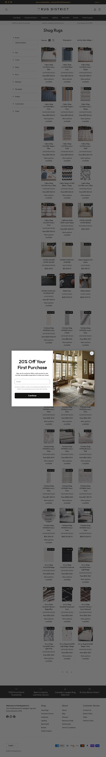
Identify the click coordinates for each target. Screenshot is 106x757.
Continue (32, 395)
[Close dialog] (92, 353)
